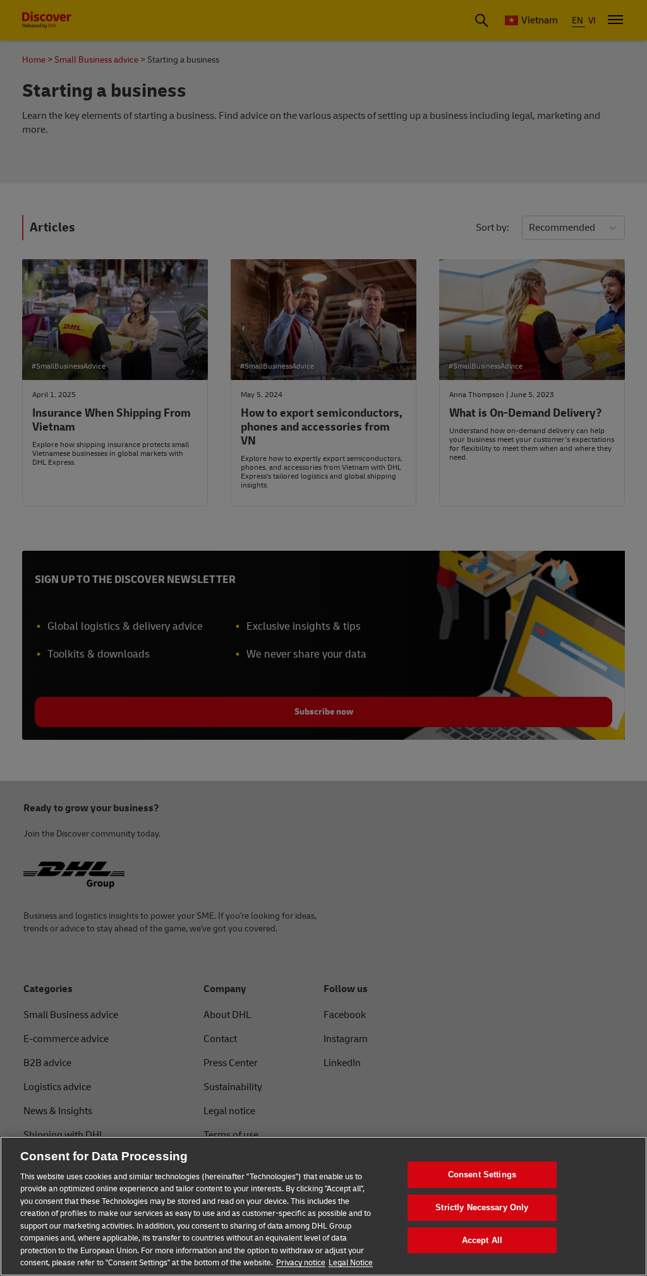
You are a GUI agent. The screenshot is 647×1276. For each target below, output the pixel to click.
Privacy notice (300, 1263)
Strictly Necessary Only (481, 1207)
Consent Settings (482, 1175)
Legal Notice (351, 1263)
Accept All (482, 1240)
